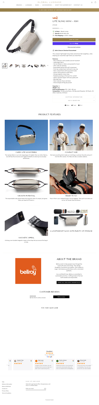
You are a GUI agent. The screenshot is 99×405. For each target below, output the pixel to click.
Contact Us (78, 5)
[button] (56, 28)
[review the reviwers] (9, 361)
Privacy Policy (5, 390)
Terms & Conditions (6, 393)
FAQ (3, 382)
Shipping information (74, 97)
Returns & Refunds (6, 386)
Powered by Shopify (49, 399)
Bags (37, 5)
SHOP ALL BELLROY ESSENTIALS (69, 282)
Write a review (61, 296)
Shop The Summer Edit (63, 5)
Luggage (28, 5)
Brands (19, 5)
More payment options (74, 47)
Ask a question (74, 100)
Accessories (47, 5)
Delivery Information (7, 384)
